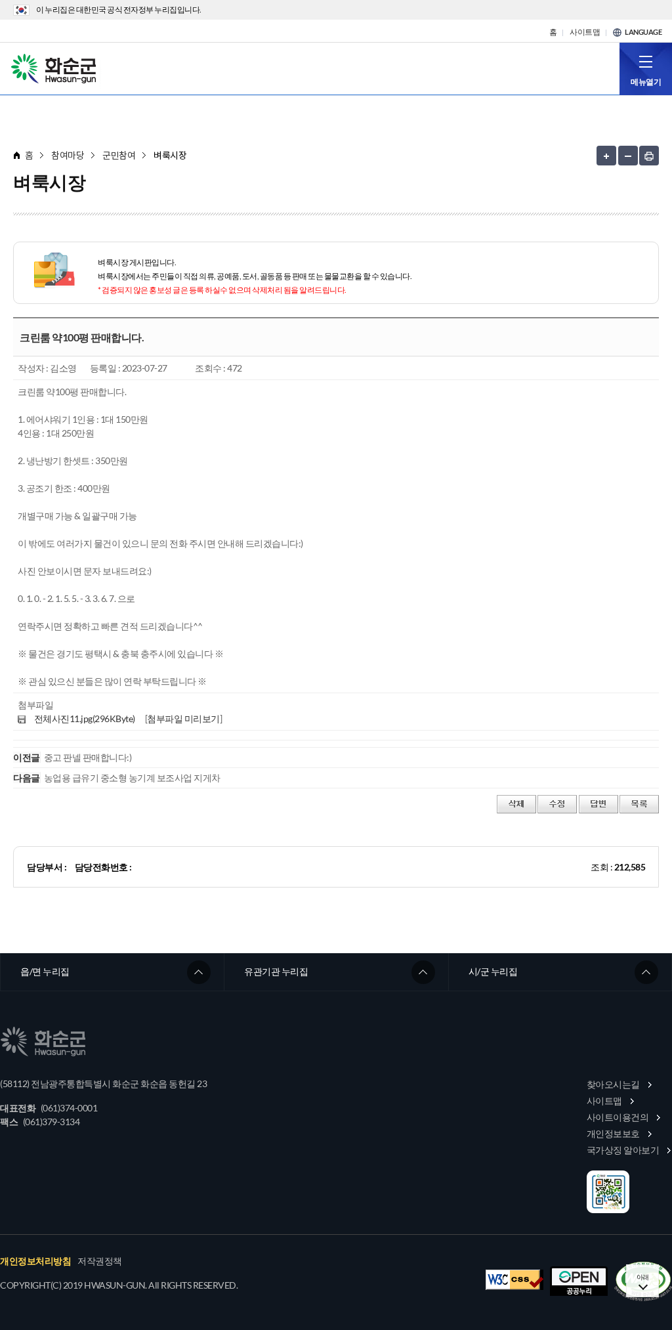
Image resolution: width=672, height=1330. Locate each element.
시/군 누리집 (493, 971)
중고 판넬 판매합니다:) (88, 757)
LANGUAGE (643, 32)
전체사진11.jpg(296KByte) (84, 718)
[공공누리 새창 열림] (579, 1281)
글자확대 (606, 155)
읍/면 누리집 (45, 971)
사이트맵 (585, 32)
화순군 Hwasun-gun (55, 67)
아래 (643, 1277)
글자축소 (628, 155)
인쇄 (649, 155)
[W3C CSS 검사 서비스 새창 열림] (514, 1280)
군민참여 (118, 155)
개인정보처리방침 (35, 1261)
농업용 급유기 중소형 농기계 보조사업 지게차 (132, 777)
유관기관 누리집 (276, 971)
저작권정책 (99, 1261)
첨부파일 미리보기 (183, 718)
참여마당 (67, 155)
